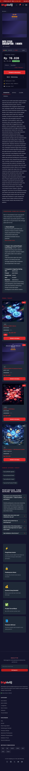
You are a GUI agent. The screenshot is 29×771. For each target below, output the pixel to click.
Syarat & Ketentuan (5, 740)
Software (3, 710)
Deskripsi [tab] (6, 92)
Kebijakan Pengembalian (7, 735)
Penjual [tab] (5, 96)
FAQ (2, 720)
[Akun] (23, 5)
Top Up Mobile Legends (8, 471)
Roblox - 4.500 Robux (9, 409)
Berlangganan (14, 670)
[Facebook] (10, 761)
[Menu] (26, 5)
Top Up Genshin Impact (8, 479)
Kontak (2, 723)
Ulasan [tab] (21, 92)
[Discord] (18, 761)
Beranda (4, 11)
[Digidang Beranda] (7, 5)
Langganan (3, 705)
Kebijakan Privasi (5, 737)
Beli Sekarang (12, 77)
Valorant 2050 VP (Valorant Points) (12, 368)
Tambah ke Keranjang (14, 72)
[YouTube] (22, 761)
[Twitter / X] (14, 761)
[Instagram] (7, 761)
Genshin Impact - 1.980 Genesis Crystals (14, 449)
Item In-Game (4, 708)
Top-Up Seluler (4, 712)
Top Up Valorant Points (8, 475)
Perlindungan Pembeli (6, 728)
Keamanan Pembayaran (6, 733)
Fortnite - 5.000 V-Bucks (9, 326)
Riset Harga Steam (5, 725)
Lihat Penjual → (19, 67)
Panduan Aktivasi (5, 730)
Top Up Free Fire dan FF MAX (10, 483)
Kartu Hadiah (4, 703)
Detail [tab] (14, 92)
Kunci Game (4, 700)
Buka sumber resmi (10, 240)
